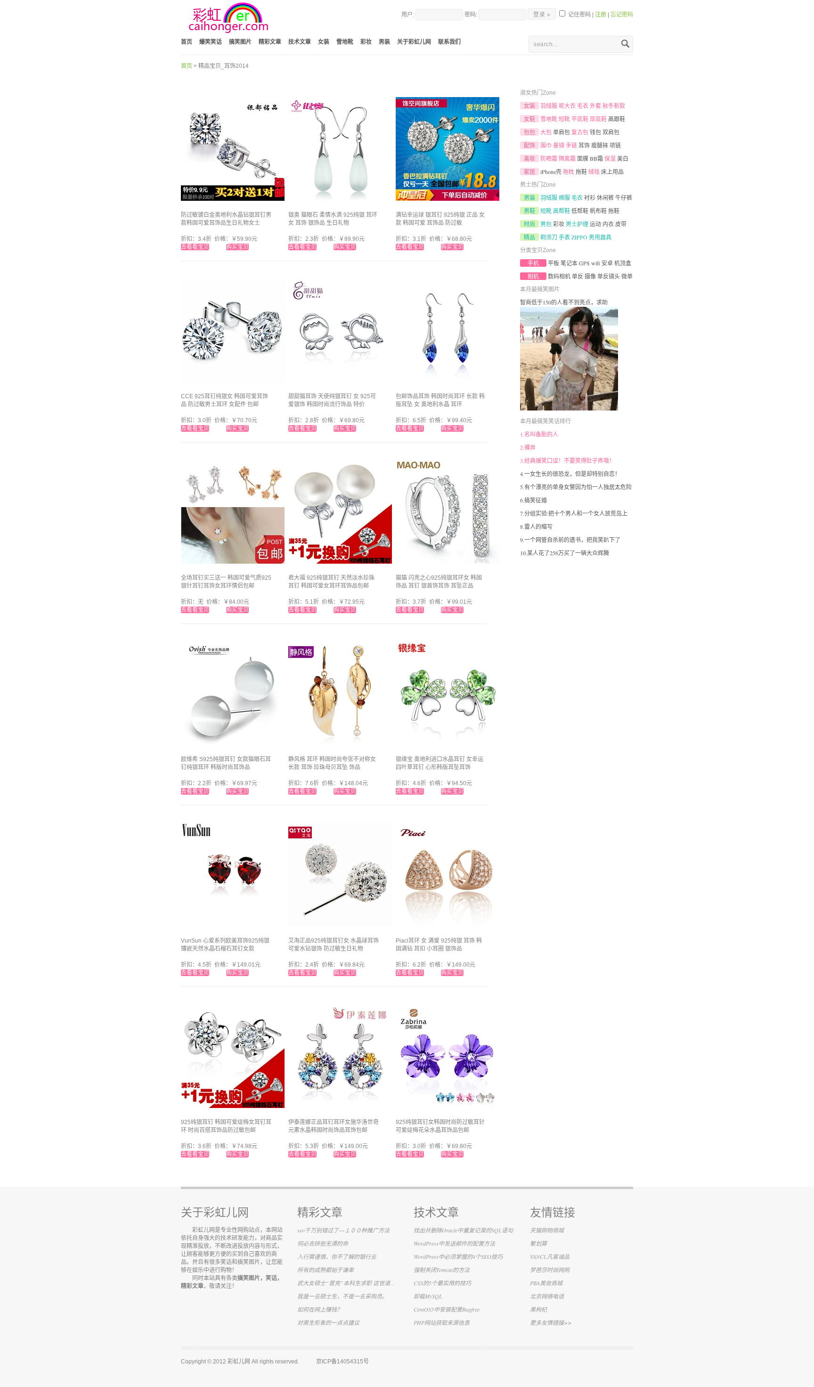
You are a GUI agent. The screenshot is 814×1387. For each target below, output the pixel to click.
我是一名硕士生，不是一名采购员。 (342, 1296)
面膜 (582, 158)
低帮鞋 (579, 210)
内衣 (608, 224)
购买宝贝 (237, 247)
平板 (553, 263)
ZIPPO (579, 237)
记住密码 (579, 14)
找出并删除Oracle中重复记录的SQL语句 (463, 1230)
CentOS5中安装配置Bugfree (447, 1309)
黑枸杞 (538, 1309)
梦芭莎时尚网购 (550, 1269)
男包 (546, 224)
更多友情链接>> (550, 1322)
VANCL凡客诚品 (550, 1256)
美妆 (529, 158)
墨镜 (558, 145)
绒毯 (594, 171)
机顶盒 (622, 263)
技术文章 (299, 42)
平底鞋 (579, 119)
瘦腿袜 (599, 145)
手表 (564, 237)
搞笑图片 (240, 42)
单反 (577, 276)
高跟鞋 (616, 119)
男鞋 (529, 210)
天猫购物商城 (547, 1230)
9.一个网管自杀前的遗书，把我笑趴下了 (570, 539)
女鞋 (529, 119)
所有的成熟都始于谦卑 (325, 1269)
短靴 (564, 119)
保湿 (610, 158)
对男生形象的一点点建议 (328, 1322)
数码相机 (559, 276)
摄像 (590, 276)
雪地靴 (344, 42)
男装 (384, 42)
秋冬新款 (613, 105)
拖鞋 (581, 171)
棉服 (564, 197)
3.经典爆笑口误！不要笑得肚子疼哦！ (567, 460)
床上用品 (612, 171)
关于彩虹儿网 (414, 42)
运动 (595, 224)
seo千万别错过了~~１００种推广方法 (343, 1230)
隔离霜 (567, 158)
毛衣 (582, 105)
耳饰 (584, 145)
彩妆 (366, 42)
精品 (529, 237)
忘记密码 (621, 14)
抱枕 (568, 171)
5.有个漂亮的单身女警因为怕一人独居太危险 (576, 487)
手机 (533, 263)
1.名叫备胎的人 (539, 434)
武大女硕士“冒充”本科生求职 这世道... (345, 1283)
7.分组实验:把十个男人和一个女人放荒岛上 (573, 513)
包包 (529, 132)
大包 (546, 132)
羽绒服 (548, 105)
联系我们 (449, 42)
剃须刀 (548, 237)
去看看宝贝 (195, 247)
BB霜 (596, 158)
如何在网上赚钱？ (319, 1309)
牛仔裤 (623, 197)
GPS (584, 263)
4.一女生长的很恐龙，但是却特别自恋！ (570, 473)
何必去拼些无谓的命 (322, 1243)
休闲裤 (605, 197)
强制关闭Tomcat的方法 (442, 1269)
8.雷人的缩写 (536, 526)
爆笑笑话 (210, 42)
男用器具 (600, 237)
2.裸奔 (528, 447)
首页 (186, 42)
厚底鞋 (598, 119)
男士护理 (577, 224)
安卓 (607, 263)
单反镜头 (608, 276)
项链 (615, 145)
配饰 (529, 145)
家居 (529, 171)
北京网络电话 (547, 1296)
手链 (571, 145)
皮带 (621, 224)
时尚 (529, 224)
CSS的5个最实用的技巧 (442, 1283)
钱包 (595, 132)
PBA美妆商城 (546, 1283)
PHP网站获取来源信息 (442, 1322)
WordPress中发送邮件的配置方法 (454, 1243)
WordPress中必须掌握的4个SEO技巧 (458, 1256)
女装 (323, 42)
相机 (533, 276)
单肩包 (561, 132)
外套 (595, 105)
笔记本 (569, 263)
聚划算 (538, 1243)
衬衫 (589, 197)
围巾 (546, 145)
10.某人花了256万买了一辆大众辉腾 (564, 553)
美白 (622, 158)
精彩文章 (270, 42)
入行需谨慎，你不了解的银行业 (336, 1256)
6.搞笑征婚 (533, 500)
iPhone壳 (551, 171)
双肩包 (610, 132)
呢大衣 (567, 105)
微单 (627, 276)
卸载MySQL (428, 1296)
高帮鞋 (561, 210)
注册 (600, 14)
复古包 (579, 132)
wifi (595, 263)
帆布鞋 (598, 210)
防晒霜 (548, 158)
